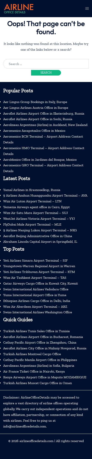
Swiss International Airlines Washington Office (37, 312)
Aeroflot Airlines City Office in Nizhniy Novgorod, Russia (44, 348)
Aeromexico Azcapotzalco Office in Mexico (34, 131)
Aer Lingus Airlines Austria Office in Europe (35, 108)
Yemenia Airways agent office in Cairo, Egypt (36, 207)
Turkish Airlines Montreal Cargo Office (32, 354)
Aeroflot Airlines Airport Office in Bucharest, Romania (43, 337)
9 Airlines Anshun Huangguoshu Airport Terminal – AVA (45, 195)
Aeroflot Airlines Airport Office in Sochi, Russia (37, 119)
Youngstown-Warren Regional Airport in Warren (39, 266)
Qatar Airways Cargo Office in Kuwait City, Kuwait (40, 283)
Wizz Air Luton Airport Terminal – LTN (32, 201)
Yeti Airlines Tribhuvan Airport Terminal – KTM (39, 272)
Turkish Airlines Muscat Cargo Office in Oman (37, 383)
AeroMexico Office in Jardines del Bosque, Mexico (40, 160)
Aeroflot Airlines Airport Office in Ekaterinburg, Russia (43, 113)
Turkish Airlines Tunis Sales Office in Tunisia (36, 331)
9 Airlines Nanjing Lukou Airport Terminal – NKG (40, 230)
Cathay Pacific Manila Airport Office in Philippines (40, 360)
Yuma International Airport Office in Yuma (34, 295)
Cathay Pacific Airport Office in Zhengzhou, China (39, 342)
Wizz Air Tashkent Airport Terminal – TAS (34, 278)
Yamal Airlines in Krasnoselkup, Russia (31, 190)
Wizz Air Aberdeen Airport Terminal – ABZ (35, 306)
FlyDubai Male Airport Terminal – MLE (32, 224)
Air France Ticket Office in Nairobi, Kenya (34, 371)
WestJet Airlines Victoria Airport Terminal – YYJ (39, 219)
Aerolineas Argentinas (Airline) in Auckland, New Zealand (45, 125)
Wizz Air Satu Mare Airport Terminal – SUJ (35, 213)
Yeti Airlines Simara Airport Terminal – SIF (35, 260)
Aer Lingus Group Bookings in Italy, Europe (35, 102)
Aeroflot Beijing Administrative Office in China (37, 236)
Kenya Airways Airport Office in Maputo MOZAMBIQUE (44, 377)
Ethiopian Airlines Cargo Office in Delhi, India (36, 301)
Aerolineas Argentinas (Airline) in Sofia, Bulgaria (38, 366)
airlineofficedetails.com (36, 441)
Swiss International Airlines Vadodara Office (35, 289)
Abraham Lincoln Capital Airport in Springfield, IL (40, 241)
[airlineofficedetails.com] (18, 8)
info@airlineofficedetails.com (24, 426)
